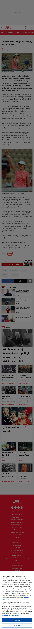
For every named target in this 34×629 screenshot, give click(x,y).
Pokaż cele (17, 625)
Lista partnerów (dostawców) (10, 615)
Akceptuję (17, 620)
